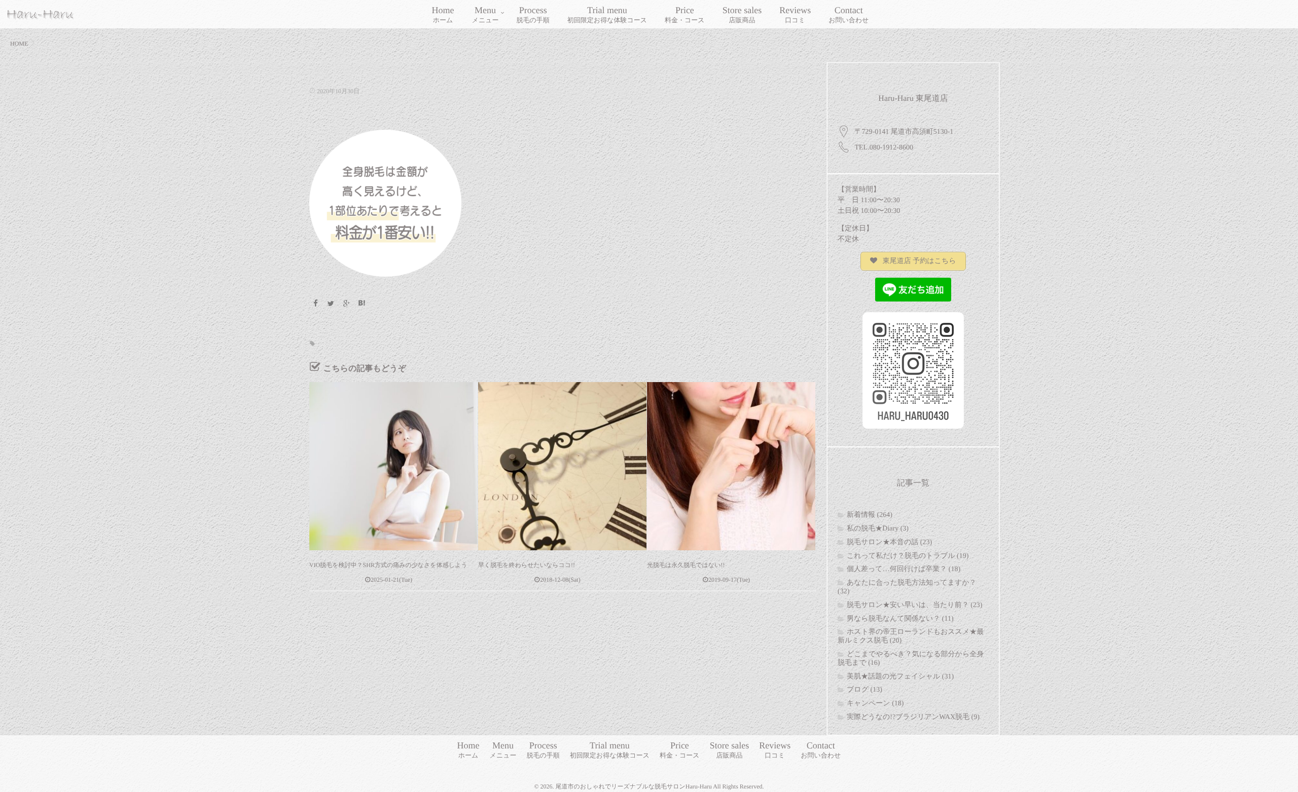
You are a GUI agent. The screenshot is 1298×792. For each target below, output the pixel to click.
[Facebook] (315, 304)
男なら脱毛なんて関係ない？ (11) (900, 619)
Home (443, 14)
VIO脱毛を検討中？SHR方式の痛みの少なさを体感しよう (388, 565)
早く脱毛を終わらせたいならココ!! (526, 565)
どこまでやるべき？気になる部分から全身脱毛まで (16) (911, 659)
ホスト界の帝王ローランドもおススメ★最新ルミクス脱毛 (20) (911, 636)
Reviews (795, 14)
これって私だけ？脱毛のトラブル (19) (907, 556)
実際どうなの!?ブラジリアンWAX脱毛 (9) (913, 717)
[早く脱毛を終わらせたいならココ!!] (562, 466)
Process (533, 14)
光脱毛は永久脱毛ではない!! (686, 565)
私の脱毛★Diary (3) (878, 529)
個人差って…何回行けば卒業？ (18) (903, 569)
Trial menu (607, 14)
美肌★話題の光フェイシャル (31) (900, 677)
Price (685, 14)
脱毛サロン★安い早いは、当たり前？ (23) (914, 605)
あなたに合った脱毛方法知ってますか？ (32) (907, 587)
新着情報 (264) (869, 515)
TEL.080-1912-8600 (884, 148)
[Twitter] (331, 304)
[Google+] (346, 304)
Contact (848, 14)
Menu (485, 14)
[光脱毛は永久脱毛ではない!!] (731, 466)
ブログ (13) (864, 690)
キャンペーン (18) (875, 703)
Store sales (742, 14)
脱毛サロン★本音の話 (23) (889, 542)
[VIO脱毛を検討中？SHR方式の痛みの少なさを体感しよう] (393, 466)
